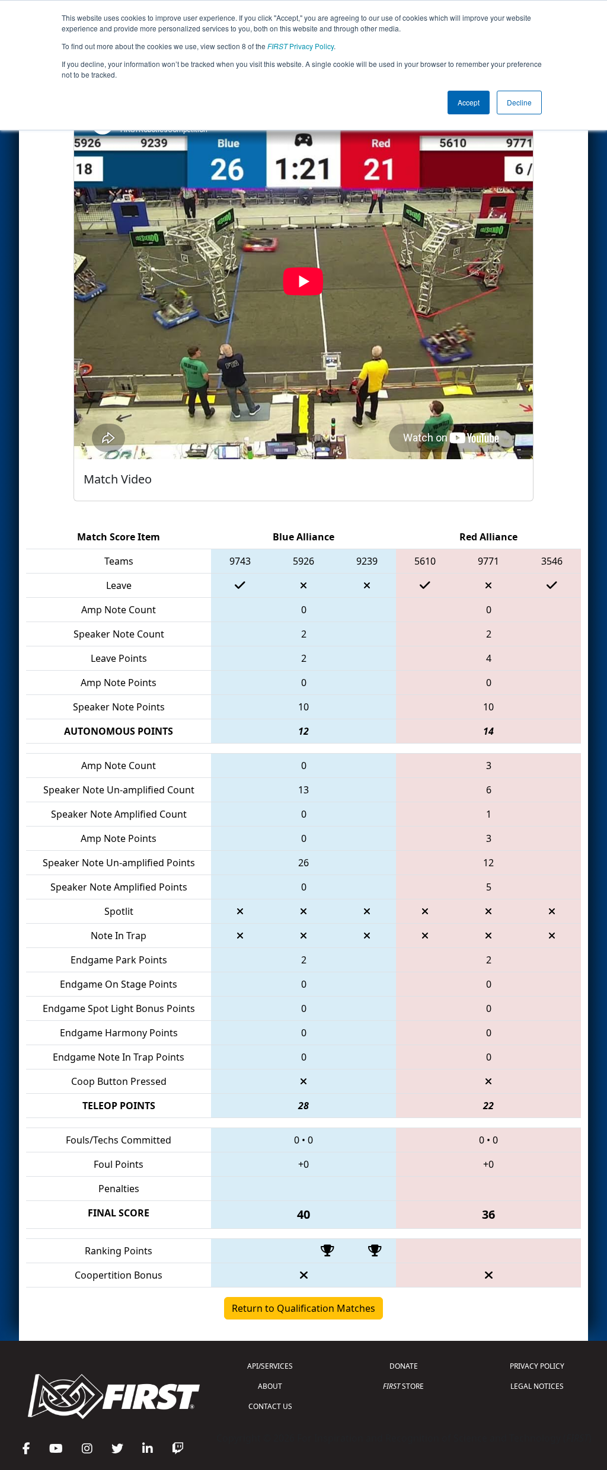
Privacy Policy (300, 46)
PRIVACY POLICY (537, 1366)
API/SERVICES (270, 1366)
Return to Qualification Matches (303, 1308)
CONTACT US (270, 1406)
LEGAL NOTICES (537, 1386)
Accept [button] (469, 102)
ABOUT (270, 1386)
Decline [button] (519, 102)
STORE (403, 1386)
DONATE (403, 1366)
